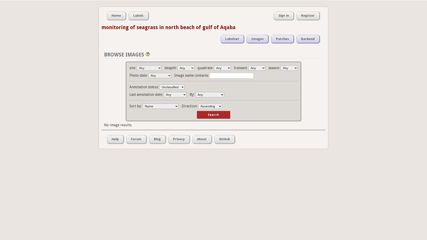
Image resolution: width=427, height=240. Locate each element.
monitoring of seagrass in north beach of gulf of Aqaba (168, 27)
